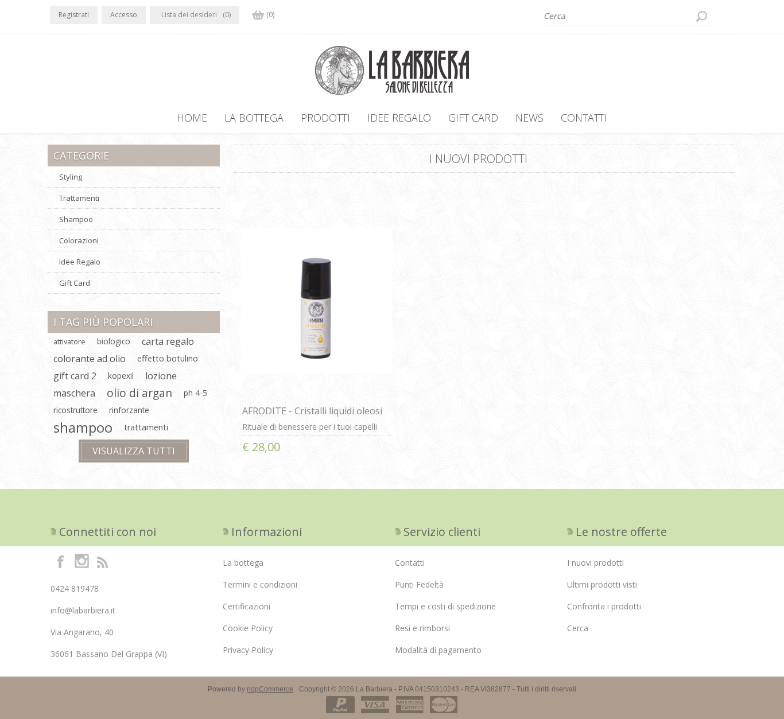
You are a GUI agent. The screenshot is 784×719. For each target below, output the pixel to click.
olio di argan (139, 393)
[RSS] (102, 561)
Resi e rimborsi (422, 628)
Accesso (123, 15)
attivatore (69, 341)
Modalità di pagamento (438, 649)
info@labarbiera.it (83, 610)
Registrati (74, 15)
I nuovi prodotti (595, 562)
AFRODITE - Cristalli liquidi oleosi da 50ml (312, 417)
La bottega (243, 562)
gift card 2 (74, 376)
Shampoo (76, 219)
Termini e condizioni (260, 584)
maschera (74, 393)
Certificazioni (246, 606)
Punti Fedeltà (419, 584)
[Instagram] (81, 561)
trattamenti (146, 427)
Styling (70, 177)
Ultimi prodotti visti (602, 584)
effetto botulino (167, 358)
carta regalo (168, 341)
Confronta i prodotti (604, 606)
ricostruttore (75, 410)
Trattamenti (79, 198)
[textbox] (627, 16)
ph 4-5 (195, 392)
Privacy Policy (248, 649)
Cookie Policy (248, 628)
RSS (729, 154)
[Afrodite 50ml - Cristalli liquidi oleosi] (317, 301)
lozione (161, 376)
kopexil (121, 375)
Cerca (577, 628)
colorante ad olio (89, 358)
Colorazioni (79, 240)
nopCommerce (270, 689)
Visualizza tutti (133, 451)
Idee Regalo (79, 261)
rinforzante (129, 410)
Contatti (410, 562)
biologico (113, 341)
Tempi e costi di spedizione (445, 606)
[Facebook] (61, 561)
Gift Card (74, 283)
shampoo (82, 427)
